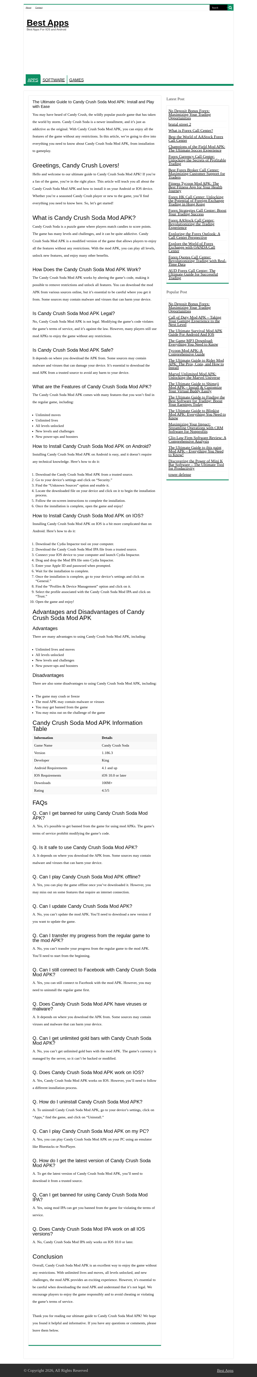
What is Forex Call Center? (190, 130)
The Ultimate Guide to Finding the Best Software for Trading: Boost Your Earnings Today (196, 401)
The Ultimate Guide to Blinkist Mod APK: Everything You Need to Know (197, 414)
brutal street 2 (179, 124)
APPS (33, 80)
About (28, 7)
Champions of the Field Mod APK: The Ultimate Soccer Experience (196, 148)
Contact (39, 7)
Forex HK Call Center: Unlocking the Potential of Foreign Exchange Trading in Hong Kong (196, 200)
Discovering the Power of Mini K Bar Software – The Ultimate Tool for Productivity (196, 464)
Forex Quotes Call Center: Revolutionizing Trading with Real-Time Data (197, 261)
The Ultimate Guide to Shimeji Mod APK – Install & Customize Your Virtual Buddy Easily (195, 387)
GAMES (76, 80)
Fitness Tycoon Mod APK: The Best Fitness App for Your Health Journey (195, 187)
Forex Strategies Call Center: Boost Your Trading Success (197, 212)
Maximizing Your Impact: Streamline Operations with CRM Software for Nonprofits (195, 428)
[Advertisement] (157, 43)
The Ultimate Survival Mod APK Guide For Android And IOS (195, 332)
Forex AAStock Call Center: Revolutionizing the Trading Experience (191, 224)
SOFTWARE (54, 80)
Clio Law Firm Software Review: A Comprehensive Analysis (197, 439)
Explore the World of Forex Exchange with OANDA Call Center (191, 247)
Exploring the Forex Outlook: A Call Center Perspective (194, 235)
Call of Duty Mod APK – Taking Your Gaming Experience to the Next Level (194, 321)
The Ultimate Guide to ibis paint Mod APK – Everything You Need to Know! (195, 451)
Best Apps (48, 23)
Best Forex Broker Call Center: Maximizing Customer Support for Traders (196, 173)
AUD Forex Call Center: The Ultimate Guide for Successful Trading (193, 274)
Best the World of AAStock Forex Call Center (195, 138)
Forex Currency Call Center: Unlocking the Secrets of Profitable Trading (197, 160)
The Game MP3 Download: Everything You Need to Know (193, 342)
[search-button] (230, 8)
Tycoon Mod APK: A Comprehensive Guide (186, 352)
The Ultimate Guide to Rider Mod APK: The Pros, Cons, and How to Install (196, 364)
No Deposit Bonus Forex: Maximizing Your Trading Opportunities (189, 114)
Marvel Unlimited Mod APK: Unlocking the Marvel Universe (194, 376)
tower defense (179, 474)
